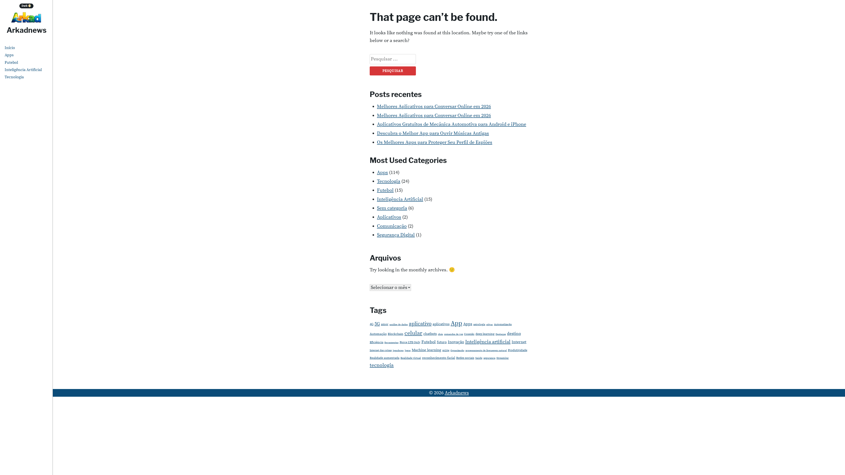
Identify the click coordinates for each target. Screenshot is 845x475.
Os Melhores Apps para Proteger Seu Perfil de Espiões (434, 142)
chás (440, 334)
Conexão (469, 334)
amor (384, 324)
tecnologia (382, 365)
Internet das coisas (381, 350)
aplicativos (441, 324)
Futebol (11, 62)
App (456, 323)
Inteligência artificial (488, 342)
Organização (457, 350)
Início (10, 47)
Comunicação (392, 226)
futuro (442, 342)
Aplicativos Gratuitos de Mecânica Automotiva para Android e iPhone (451, 124)
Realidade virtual (410, 358)
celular (413, 333)
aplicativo (420, 323)
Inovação (456, 342)
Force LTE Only (410, 342)
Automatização (503, 324)
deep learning (485, 334)
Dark (26, 5)
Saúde (478, 358)
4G (371, 324)
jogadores (398, 350)
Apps (9, 55)
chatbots (430, 334)
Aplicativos (389, 217)
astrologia (479, 324)
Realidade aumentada (384, 358)
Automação (378, 334)
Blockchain (395, 334)
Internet (519, 342)
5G (377, 324)
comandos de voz (453, 334)
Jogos (408, 350)
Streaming (502, 358)
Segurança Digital (396, 235)
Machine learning (426, 350)
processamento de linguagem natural (486, 350)
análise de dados (398, 324)
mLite (445, 350)
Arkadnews (26, 30)
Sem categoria (392, 208)
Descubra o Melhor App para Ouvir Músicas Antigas (433, 133)
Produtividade (517, 350)
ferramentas (391, 342)
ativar (489, 324)
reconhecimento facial (438, 358)
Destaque (501, 334)
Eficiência (376, 342)
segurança (489, 358)
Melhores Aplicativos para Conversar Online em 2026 (434, 107)
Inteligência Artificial (23, 69)
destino (514, 333)
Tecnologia (14, 77)
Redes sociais (465, 358)
